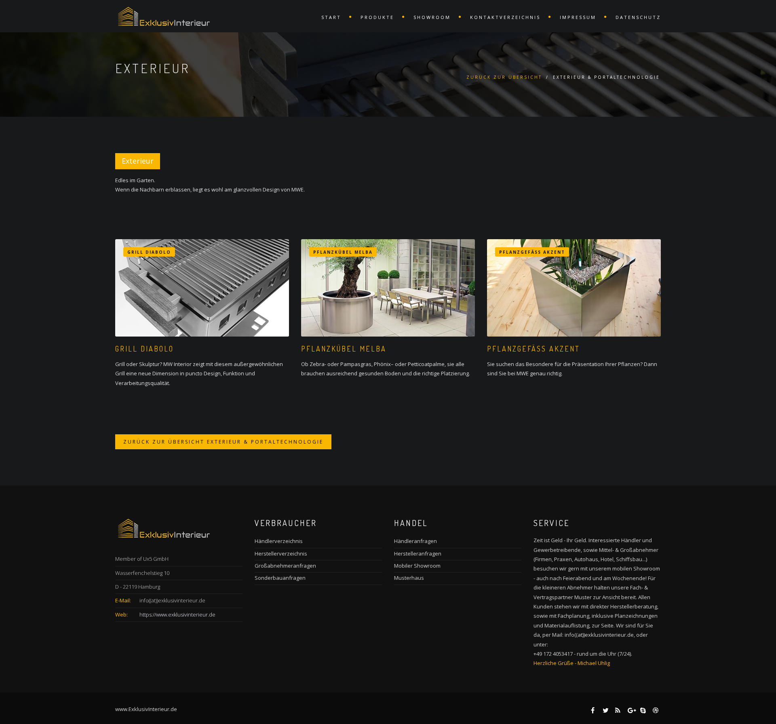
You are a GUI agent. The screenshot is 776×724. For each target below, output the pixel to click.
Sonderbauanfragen (280, 577)
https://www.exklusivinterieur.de (177, 614)
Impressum (578, 17)
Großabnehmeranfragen (285, 565)
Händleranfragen (415, 541)
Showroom (432, 17)
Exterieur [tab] (138, 161)
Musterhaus (409, 577)
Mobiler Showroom (417, 565)
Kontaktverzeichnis (505, 17)
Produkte (377, 17)
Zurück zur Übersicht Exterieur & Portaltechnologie (223, 441)
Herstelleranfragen (417, 553)
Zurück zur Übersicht (504, 77)
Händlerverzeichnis (279, 541)
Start (331, 17)
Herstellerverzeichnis (281, 553)
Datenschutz (638, 17)
